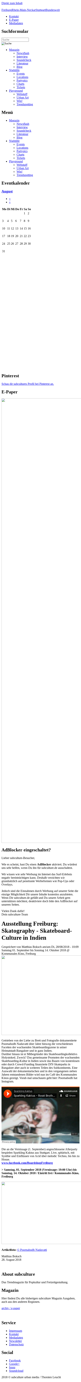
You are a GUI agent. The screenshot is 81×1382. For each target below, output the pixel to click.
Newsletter (15, 1341)
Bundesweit (53, 10)
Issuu (12, 1367)
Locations (22, 77)
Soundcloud (16, 1370)
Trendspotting (25, 104)
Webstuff (22, 94)
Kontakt (14, 16)
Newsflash (23, 53)
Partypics (22, 80)
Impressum (15, 1330)
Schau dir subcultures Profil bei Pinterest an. (28, 383)
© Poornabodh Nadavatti (32, 1249)
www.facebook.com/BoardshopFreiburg (27, 1162)
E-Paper (14, 19)
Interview (22, 56)
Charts (20, 83)
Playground (16, 90)
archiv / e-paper (11, 1308)
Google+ (14, 1364)
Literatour (22, 63)
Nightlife (14, 70)
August (7, 191)
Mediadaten (16, 23)
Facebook (15, 1360)
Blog (19, 66)
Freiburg (7, 10)
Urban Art (23, 97)
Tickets (21, 87)
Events (21, 73)
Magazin (14, 49)
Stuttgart (41, 10)
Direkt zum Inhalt (12, 3)
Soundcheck (24, 60)
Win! (19, 101)
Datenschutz (16, 1344)
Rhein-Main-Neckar (24, 10)
